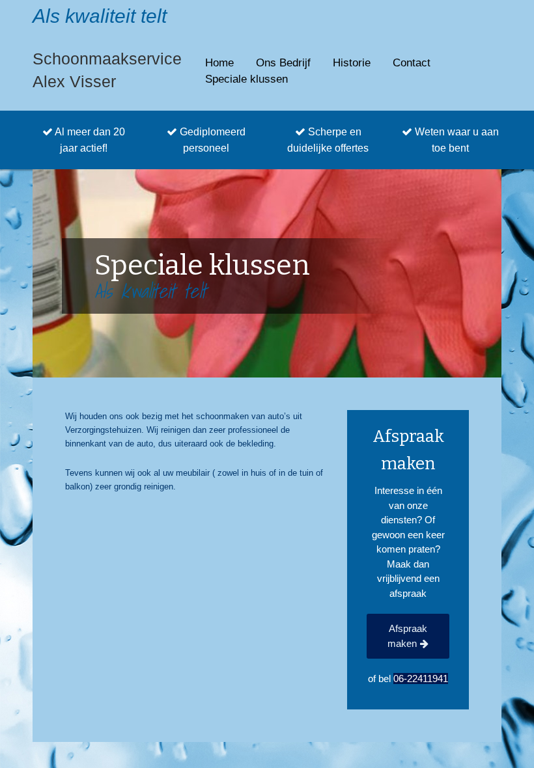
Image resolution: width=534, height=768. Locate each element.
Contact (411, 63)
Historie (352, 63)
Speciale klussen (246, 79)
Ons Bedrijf (283, 63)
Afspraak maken (407, 636)
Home (219, 63)
